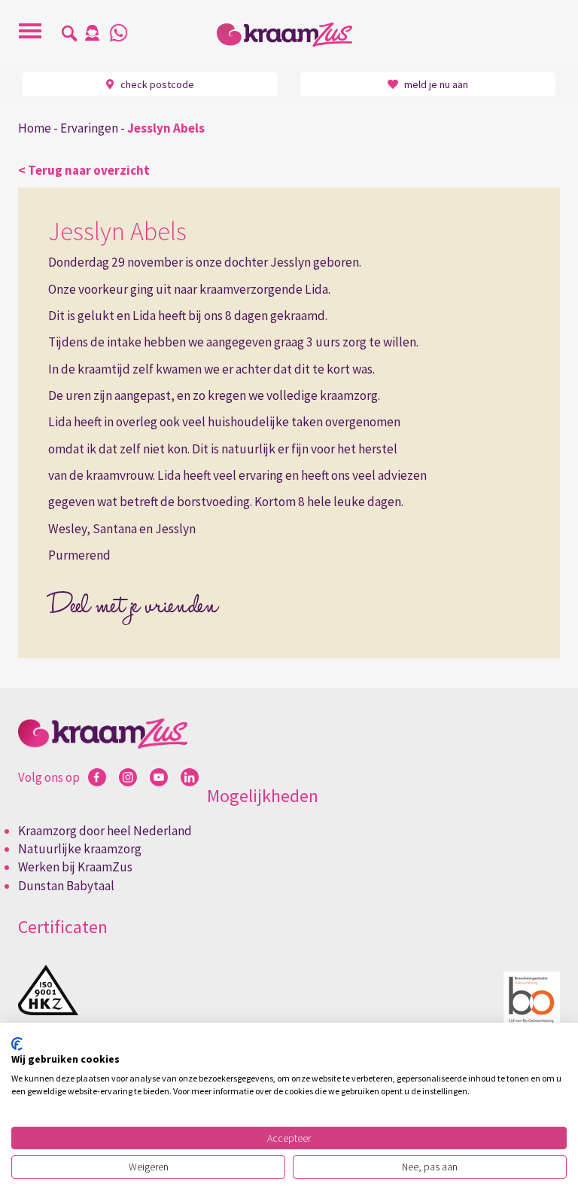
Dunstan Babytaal (66, 885)
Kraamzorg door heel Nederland (105, 830)
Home (34, 128)
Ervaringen (89, 128)
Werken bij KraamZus (75, 867)
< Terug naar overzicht (84, 170)
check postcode (156, 84)
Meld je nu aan (435, 84)
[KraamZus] (289, 35)
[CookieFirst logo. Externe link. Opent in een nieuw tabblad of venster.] (17, 1044)
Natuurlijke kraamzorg (79, 849)
